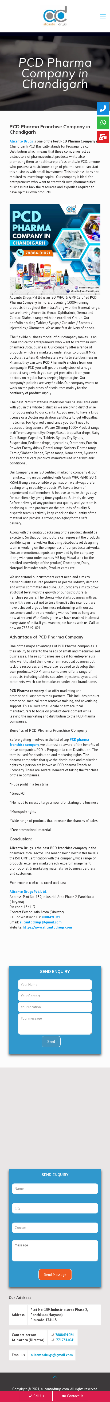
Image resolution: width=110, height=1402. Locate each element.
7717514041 (65, 1340)
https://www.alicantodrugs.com (47, 927)
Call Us (38, 1396)
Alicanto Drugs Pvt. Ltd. (28, 891)
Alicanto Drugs (21, 141)
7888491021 (50, 917)
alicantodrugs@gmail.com (52, 1355)
